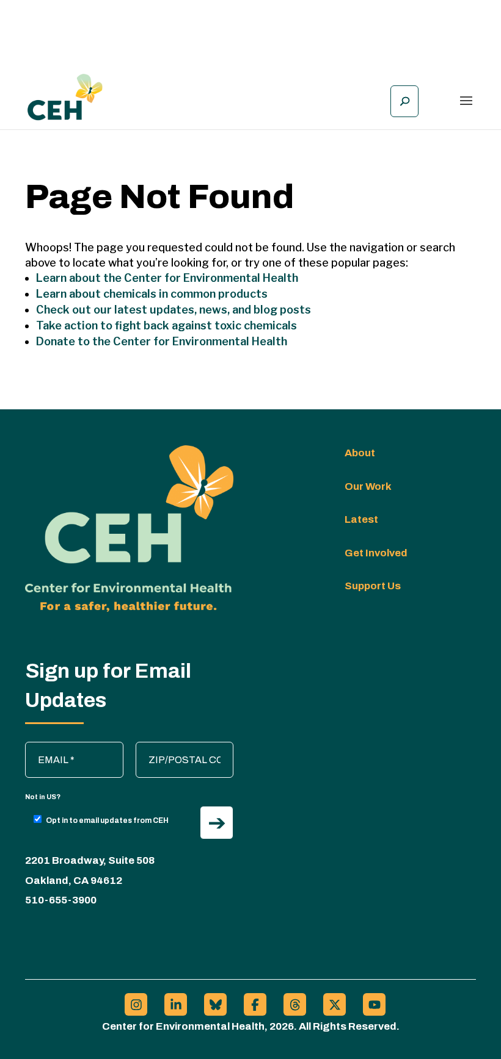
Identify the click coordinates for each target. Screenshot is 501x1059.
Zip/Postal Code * (180, 748)
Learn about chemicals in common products (152, 293)
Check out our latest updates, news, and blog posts (173, 309)
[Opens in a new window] (136, 1004)
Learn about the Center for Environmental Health (167, 277)
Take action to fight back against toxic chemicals (166, 325)
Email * (46, 748)
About (360, 453)
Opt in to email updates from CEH (107, 820)
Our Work (368, 486)
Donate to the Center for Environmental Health (161, 341)
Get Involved (376, 553)
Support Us (373, 586)
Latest (361, 519)
